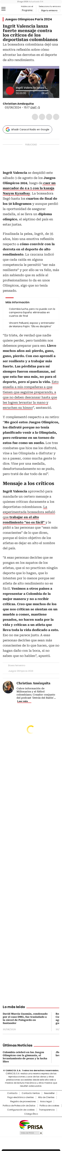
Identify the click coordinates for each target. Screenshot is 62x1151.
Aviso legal (46, 1101)
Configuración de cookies (21, 1109)
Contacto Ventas (31, 1093)
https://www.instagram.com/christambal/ (40, 104)
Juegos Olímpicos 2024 (20, 670)
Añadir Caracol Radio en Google (30, 129)
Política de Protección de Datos (19, 1105)
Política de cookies (49, 1105)
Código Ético (31, 1114)
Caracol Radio (11, 9)
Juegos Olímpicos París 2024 (28, 19)
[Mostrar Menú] (3, 8)
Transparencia (47, 1109)
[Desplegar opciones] (53, 90)
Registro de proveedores (23, 1101)
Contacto (12, 1093)
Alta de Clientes (46, 1097)
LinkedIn (49, 117)
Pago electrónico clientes (20, 1097)
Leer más (22, 701)
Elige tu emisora (49, 10)
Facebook (35, 117)
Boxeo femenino (16, 665)
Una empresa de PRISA (31, 1124)
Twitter (42, 117)
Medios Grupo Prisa (31, 1133)
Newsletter (49, 1093)
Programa (27, 10)
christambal (36, 104)
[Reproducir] (10, 91)
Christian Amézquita (18, 104)
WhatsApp (56, 117)
